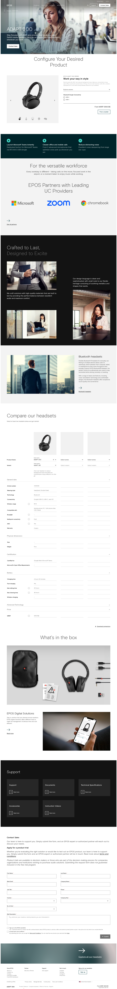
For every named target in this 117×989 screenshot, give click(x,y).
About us (9, 970)
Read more (10, 733)
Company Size (64, 897)
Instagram (62, 973)
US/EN (108, 1)
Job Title (9, 889)
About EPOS (60, 5)
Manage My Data (38, 981)
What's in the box (43, 986)
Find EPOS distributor (12, 977)
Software (52, 5)
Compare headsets (34, 986)
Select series (36, 457)
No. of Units (10, 906)
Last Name (63, 873)
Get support (45, 970)
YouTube (62, 972)
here (68, 933)
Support (51, 986)
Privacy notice (28, 981)
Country (9, 897)
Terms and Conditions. (35, 933)
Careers (9, 973)
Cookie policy (47, 981)
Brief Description (11, 914)
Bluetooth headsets (85, 391)
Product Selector (23, 986)
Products (36, 5)
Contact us (10, 972)
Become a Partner (29, 970)
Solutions (44, 5)
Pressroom (62, 975)
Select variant (37, 463)
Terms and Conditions (57, 981)
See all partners (12, 224)
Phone (62, 889)
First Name (10, 873)
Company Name (65, 881)
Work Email (10, 881)
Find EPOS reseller (12, 975)
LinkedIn (62, 970)
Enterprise (100, 1)
